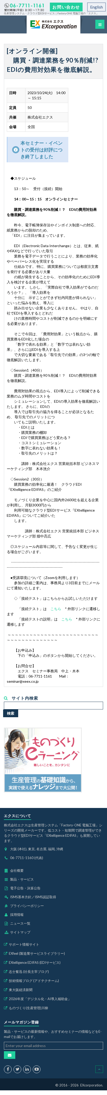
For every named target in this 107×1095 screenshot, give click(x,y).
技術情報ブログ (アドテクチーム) (34, 981)
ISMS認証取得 (45, 897)
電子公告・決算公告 (25, 888)
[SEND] (9, 1055)
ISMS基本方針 (20, 897)
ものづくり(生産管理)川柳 (28, 1008)
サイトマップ (20, 932)
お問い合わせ (66, 6)
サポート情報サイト (24, 944)
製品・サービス (22, 879)
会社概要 (17, 870)
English (96, 6)
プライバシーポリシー (27, 906)
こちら (55, 608)
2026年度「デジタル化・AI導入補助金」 (40, 999)
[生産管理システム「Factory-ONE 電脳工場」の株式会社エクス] (53, 24)
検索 (10, 713)
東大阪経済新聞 (20, 990)
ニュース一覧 (20, 923)
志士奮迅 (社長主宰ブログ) (29, 972)
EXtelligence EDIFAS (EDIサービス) (35, 962)
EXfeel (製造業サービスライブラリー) (37, 953)
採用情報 (17, 914)
